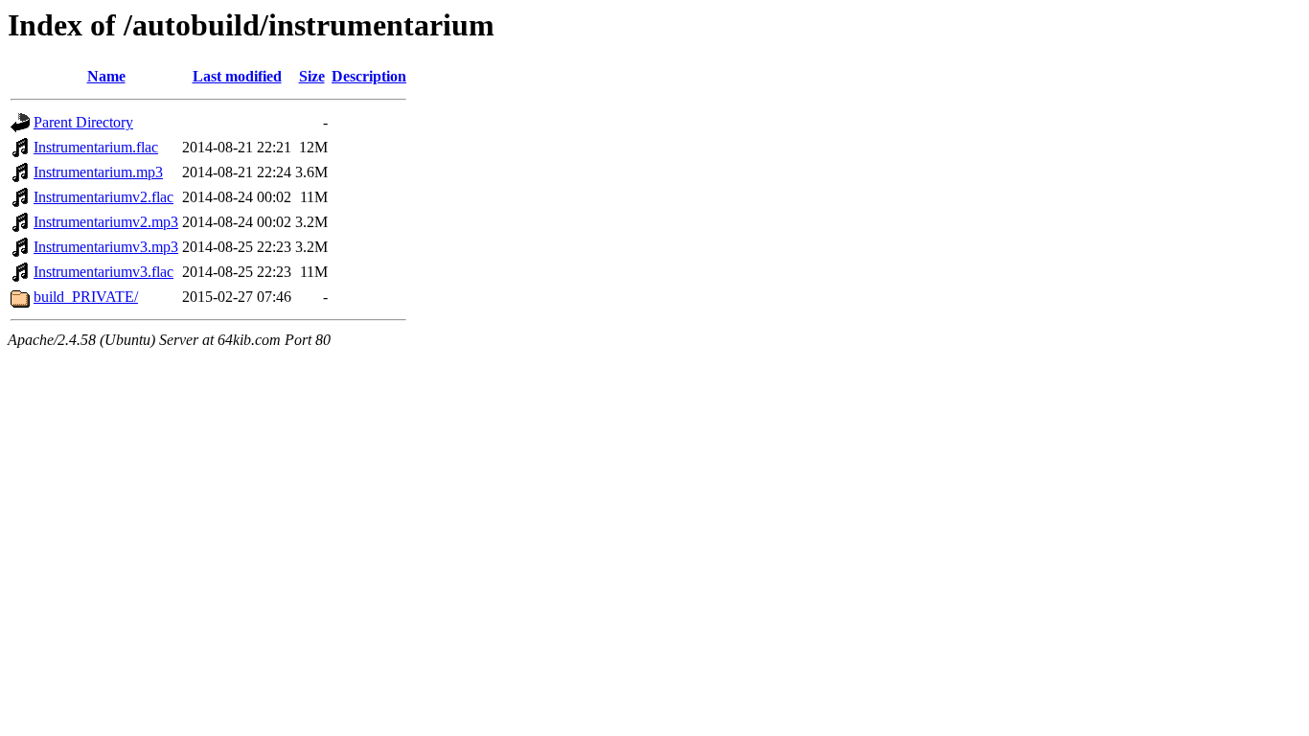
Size (312, 76)
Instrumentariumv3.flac (103, 272)
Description (369, 76)
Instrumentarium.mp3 (98, 172)
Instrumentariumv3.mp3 (106, 247)
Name (106, 76)
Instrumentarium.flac (96, 147)
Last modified (237, 76)
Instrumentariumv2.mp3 (106, 222)
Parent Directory (83, 122)
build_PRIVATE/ (86, 296)
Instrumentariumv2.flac (103, 197)
